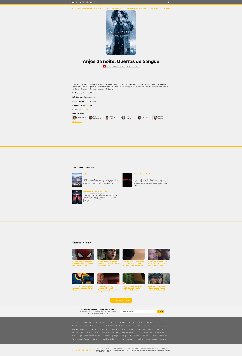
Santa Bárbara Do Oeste (114, 325)
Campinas (160, 328)
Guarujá (124, 335)
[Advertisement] (121, 77)
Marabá (154, 325)
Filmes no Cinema (87, 2)
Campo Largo (77, 335)
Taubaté (115, 332)
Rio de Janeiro (101, 322)
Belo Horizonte (88, 322)
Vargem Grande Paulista (81, 338)
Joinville (145, 335)
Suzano (106, 335)
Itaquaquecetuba (127, 332)
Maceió (96, 332)
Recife (100, 325)
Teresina (151, 328)
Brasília (137, 325)
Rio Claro (140, 338)
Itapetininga (163, 335)
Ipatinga (115, 335)
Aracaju (146, 325)
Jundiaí (163, 325)
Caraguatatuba (151, 338)
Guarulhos (103, 328)
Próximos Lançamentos (136, 8)
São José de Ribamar (92, 335)
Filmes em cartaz (113, 8)
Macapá (75, 332)
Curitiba (123, 322)
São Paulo (75, 322)
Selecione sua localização (89, 8)
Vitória (153, 335)
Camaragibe (159, 332)
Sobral (138, 332)
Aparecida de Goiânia (117, 328)
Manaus (129, 325)
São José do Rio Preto (125, 338)
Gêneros (154, 8)
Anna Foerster (83, 109)
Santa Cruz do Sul (108, 338)
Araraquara (148, 332)
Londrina (93, 328)
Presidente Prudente (79, 328)
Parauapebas (86, 332)
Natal (92, 325)
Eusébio (149, 322)
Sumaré (95, 338)
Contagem (113, 322)
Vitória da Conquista (79, 325)
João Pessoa (134, 335)
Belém (141, 322)
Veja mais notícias (121, 300)
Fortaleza (132, 322)
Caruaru (163, 338)
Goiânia (131, 328)
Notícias (166, 8)
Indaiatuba (141, 328)
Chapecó (105, 332)
